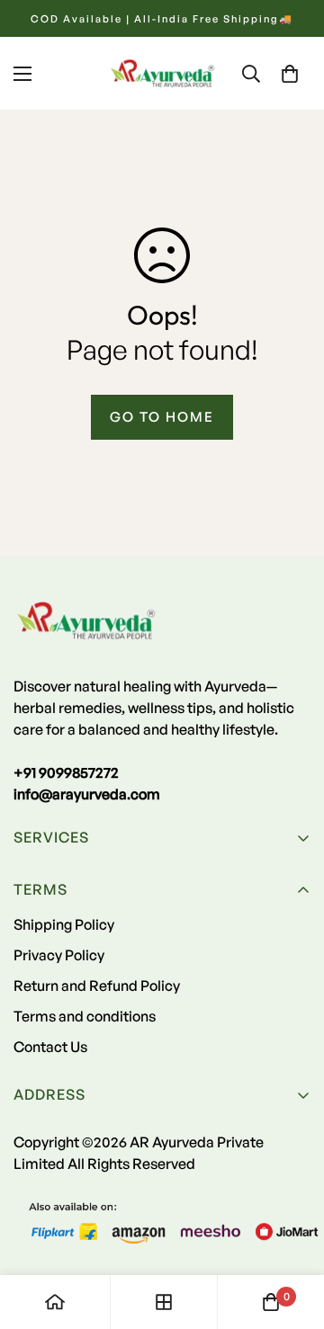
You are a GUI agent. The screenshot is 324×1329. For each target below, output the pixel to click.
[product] (55, 1302)
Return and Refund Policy (97, 986)
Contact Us (50, 1047)
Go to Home (162, 416)
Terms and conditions (85, 1016)
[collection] (164, 1302)
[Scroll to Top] (292, 1234)
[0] (289, 73)
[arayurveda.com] (162, 73)
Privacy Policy (59, 955)
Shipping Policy (64, 924)
